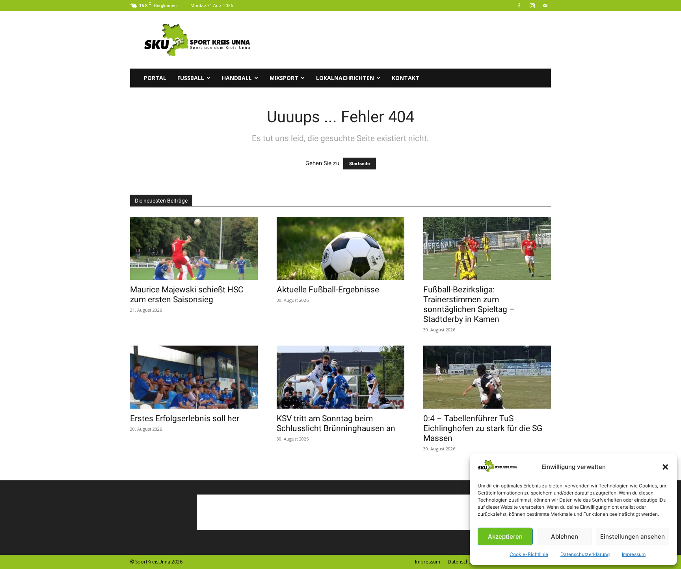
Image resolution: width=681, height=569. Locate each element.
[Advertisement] (407, 40)
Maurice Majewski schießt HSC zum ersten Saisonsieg (187, 294)
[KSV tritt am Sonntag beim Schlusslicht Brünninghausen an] (340, 377)
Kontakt (405, 78)
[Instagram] (532, 5)
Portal (155, 78)
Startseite (359, 163)
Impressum (634, 554)
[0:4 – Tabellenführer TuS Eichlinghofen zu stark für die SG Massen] (487, 377)
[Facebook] (519, 5)
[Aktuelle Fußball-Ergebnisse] (340, 248)
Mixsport (284, 78)
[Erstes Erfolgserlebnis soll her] (194, 377)
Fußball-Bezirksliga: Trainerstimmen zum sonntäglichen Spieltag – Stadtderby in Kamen (469, 304)
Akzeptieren (505, 536)
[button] (665, 467)
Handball (237, 78)
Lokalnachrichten (345, 78)
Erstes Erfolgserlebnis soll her (184, 418)
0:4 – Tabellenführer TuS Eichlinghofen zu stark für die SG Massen (482, 428)
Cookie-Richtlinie (529, 554)
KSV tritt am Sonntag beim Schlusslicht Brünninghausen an (336, 423)
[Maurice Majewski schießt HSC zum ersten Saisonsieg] (194, 248)
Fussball (190, 78)
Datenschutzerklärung (585, 554)
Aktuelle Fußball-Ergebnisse (328, 289)
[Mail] (545, 5)
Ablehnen (564, 536)
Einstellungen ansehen (632, 536)
